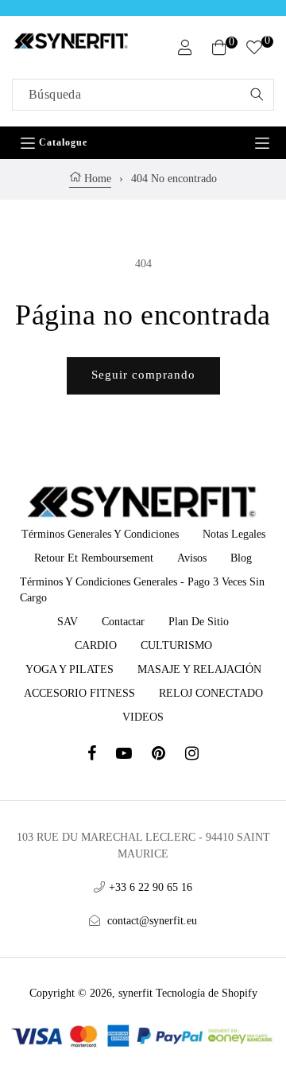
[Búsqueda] (256, 95)
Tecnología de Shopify (206, 993)
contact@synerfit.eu (152, 921)
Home (96, 179)
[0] (254, 50)
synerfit (135, 993)
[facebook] (101, 755)
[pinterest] (168, 755)
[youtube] (134, 755)
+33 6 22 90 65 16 (150, 887)
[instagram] (192, 755)
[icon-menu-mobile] (262, 143)
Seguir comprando (143, 374)
